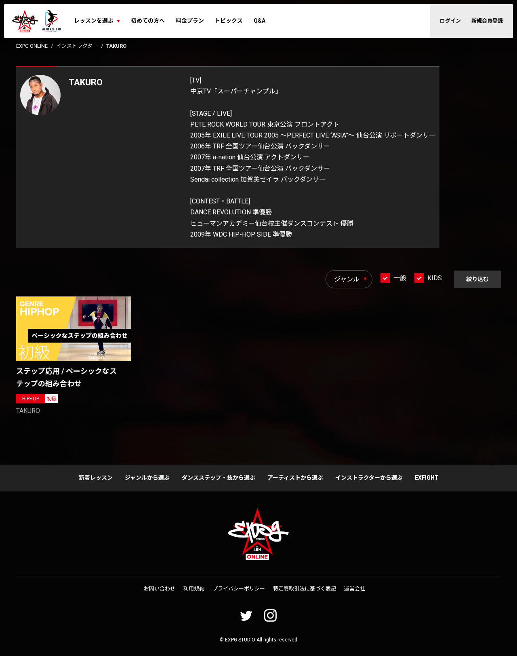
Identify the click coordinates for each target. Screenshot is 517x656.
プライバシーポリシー (238, 589)
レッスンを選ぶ (93, 20)
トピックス (228, 20)
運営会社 (354, 589)
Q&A (259, 20)
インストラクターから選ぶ (369, 477)
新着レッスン (96, 477)
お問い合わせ (159, 589)
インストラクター (77, 46)
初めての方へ (148, 20)
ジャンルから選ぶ (147, 477)
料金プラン (190, 20)
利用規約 (193, 589)
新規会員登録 (487, 21)
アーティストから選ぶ (295, 477)
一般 (399, 278)
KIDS (434, 278)
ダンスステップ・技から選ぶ (218, 477)
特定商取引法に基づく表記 (304, 589)
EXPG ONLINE (32, 46)
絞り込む (477, 279)
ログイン (450, 21)
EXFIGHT (427, 477)
